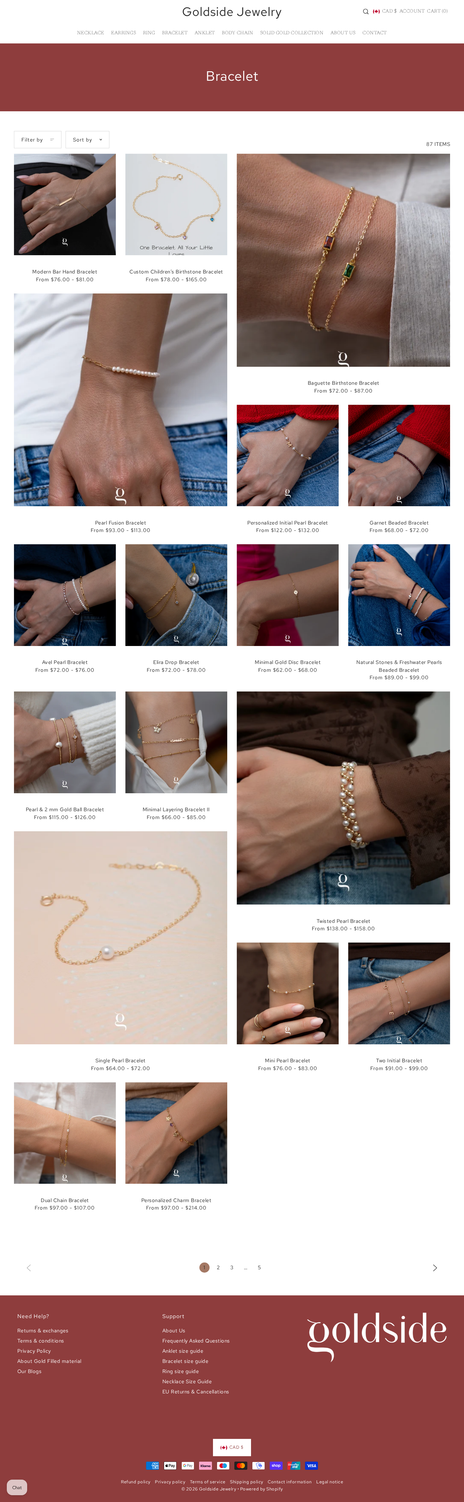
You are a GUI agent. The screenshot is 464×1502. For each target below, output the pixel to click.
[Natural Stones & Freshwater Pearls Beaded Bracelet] (399, 595)
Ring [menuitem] (149, 33)
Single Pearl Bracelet (120, 1060)
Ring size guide (180, 1371)
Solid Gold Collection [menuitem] (292, 33)
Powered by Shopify (261, 1489)
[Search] (366, 11)
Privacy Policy (34, 1351)
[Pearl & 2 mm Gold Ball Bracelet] (65, 742)
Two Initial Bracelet (399, 1060)
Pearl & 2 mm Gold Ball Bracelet (65, 809)
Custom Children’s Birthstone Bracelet (176, 271)
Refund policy (135, 1482)
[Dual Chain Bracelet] (65, 1133)
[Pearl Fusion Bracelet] (120, 400)
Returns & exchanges (43, 1330)
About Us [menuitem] (343, 33)
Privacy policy (170, 1482)
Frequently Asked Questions (196, 1340)
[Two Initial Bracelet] (399, 993)
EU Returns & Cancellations (195, 1391)
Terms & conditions (40, 1340)
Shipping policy (246, 1482)
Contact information (290, 1482)
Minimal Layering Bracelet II (176, 809)
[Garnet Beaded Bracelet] (399, 456)
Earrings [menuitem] (123, 33)
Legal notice (329, 1482)
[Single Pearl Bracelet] (120, 937)
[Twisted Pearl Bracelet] (343, 798)
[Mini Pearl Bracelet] (288, 993)
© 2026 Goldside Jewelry (208, 1489)
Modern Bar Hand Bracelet (64, 271)
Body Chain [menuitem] (237, 33)
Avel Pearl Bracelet (65, 662)
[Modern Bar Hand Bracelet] (65, 204)
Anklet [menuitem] (205, 33)
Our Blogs (29, 1371)
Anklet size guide (182, 1351)
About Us (173, 1330)
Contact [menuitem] (374, 33)
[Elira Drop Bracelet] (176, 595)
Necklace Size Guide (187, 1381)
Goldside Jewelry (232, 11)
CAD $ (389, 11)
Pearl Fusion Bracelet (120, 522)
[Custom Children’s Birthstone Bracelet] (176, 204)
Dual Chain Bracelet (65, 1200)
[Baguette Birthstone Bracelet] (343, 260)
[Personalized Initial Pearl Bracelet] (288, 456)
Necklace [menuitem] (90, 33)
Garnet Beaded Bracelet (399, 522)
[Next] (435, 1267)
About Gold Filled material (49, 1361)
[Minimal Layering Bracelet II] (176, 742)
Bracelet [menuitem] (175, 33)
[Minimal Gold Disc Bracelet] (288, 595)
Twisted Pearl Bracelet (344, 921)
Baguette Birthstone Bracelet (343, 383)
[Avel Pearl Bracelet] (65, 595)
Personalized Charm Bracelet (176, 1200)
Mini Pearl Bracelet (287, 1060)
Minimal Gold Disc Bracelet (288, 662)
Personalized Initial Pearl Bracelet (287, 522)
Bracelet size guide (185, 1361)
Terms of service (208, 1482)
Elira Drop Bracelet (176, 662)
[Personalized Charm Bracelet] (176, 1133)
